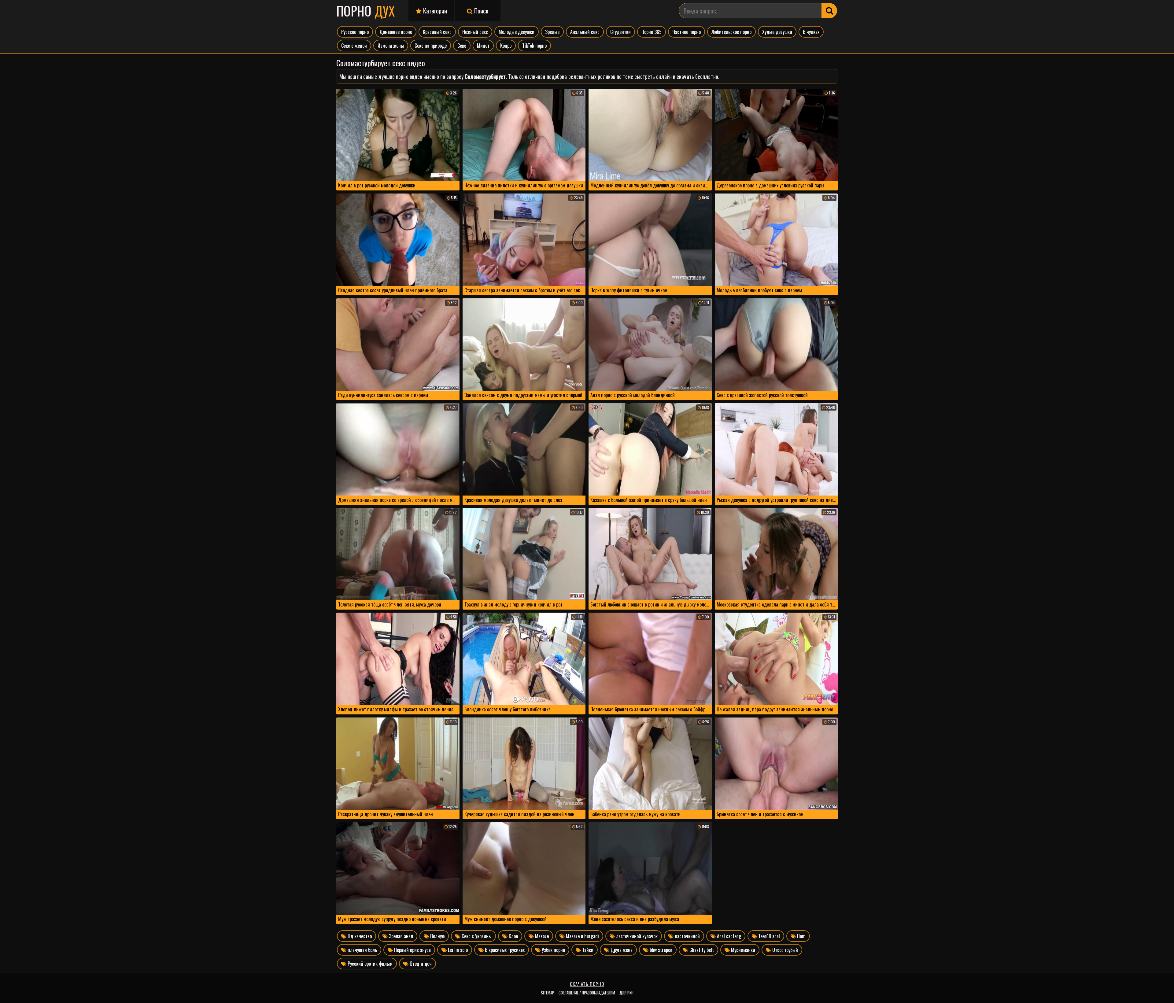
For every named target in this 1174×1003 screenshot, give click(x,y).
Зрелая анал (400, 936)
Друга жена (621, 949)
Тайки (587, 949)
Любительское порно (731, 31)
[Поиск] (829, 10)
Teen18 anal (768, 936)
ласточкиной (687, 936)
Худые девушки (777, 31)
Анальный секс (585, 31)
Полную (437, 936)
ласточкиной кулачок (636, 936)
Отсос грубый (784, 949)
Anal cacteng (728, 936)
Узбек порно (553, 949)
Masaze (541, 936)
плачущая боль (361, 949)
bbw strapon (660, 949)
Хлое (513, 936)
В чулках (811, 31)
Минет (483, 45)
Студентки (620, 31)
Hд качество (359, 936)
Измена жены (391, 45)
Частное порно (686, 31)
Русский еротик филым (369, 963)
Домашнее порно (395, 31)
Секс (461, 45)
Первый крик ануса (412, 949)
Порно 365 (651, 31)
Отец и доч (420, 963)
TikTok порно (534, 45)
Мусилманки (742, 949)
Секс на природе (431, 45)
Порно (365, 10)
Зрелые (552, 31)
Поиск (480, 10)
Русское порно (355, 31)
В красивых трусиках (504, 949)
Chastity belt (701, 949)
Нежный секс (475, 31)
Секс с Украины (476, 936)
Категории (434, 10)
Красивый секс (437, 31)
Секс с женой (354, 45)
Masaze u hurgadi (582, 936)
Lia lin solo (457, 949)
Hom (801, 936)
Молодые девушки (516, 31)
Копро (505, 45)
